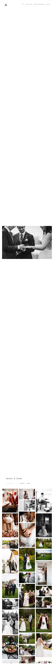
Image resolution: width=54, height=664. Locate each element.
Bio (23, 4)
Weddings (28, 483)
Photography (22, 483)
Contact (48, 4)
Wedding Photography (39, 4)
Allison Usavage (5, 4)
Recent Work (29, 4)
